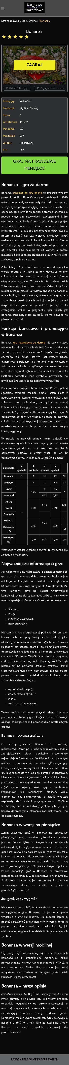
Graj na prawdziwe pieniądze (34, 165)
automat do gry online (27, 193)
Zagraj (34, 65)
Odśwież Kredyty (18, 88)
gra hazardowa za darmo (29, 343)
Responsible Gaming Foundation (34, 1059)
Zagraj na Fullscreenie (51, 88)
